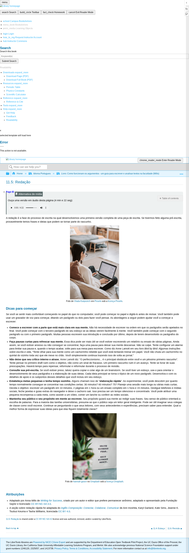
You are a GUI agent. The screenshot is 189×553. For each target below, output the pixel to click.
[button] (11, 116)
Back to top (11, 528)
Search (11, 167)
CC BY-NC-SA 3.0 (41, 504)
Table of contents (170, 198)
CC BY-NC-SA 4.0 (44, 519)
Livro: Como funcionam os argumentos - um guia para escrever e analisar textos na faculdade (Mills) (110, 173)
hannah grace (80, 481)
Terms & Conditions (79, 548)
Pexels (98, 301)
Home (19, 173)
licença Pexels (115, 301)
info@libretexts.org (156, 548)
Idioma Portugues (42, 173)
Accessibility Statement (101, 548)
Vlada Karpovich (82, 301)
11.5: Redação (12, 519)
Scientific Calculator (16, 94)
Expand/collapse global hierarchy (9, 174)
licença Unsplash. (115, 481)
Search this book (8, 51)
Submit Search (9, 61)
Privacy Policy (61, 548)
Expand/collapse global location (181, 173)
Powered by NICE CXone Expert (49, 542)
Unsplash (95, 481)
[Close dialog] (2, 146)
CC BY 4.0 (64, 511)
